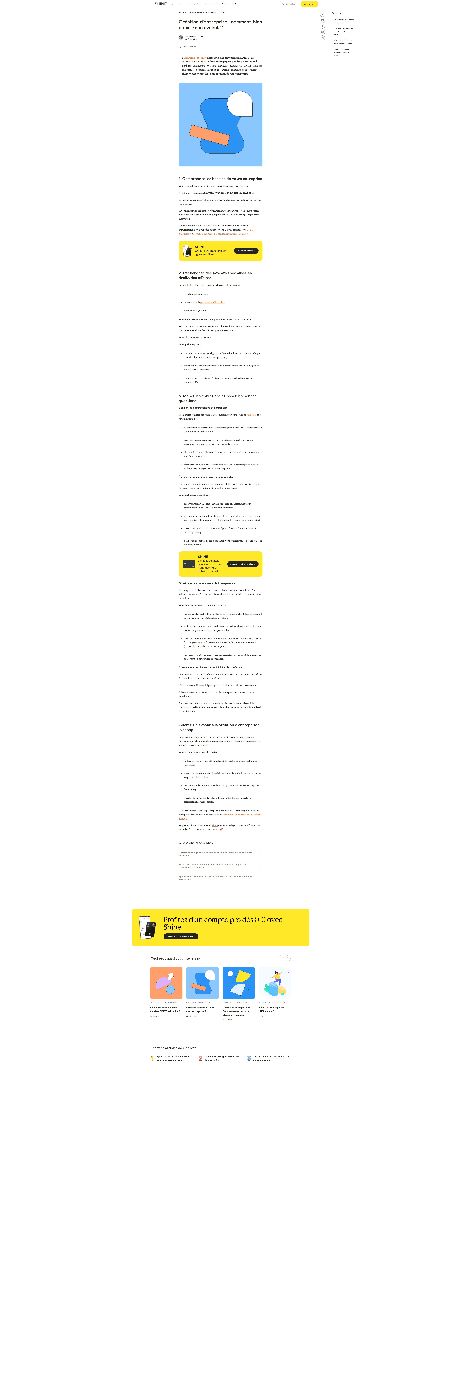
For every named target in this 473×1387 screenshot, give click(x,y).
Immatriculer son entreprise (163, 1003)
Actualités (182, 4)
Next (295, 994)
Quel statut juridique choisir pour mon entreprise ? (173, 1058)
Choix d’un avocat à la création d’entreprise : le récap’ (342, 52)
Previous (146, 994)
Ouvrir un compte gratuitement (181, 936)
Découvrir (308, 4)
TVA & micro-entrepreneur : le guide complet (271, 1058)
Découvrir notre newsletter (243, 564)
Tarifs (234, 4)
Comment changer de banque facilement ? (222, 1058)
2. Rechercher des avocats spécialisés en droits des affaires (343, 31)
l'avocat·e (251, 414)
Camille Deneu (193, 39)
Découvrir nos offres (246, 250)
